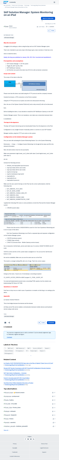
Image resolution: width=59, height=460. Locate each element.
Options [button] (42, 21)
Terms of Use (44, 443)
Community (12, 2)
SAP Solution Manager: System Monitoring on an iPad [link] (16, 7)
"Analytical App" (33, 350)
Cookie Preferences (15, 456)
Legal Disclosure (44, 448)
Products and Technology (17, 5)
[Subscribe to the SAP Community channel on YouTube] (30, 439)
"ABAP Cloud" (10, 348)
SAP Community (7, 5)
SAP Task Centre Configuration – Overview (15, 373)
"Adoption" (47, 348)
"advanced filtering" (8, 350)
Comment (9, 337)
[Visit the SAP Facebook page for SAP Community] (25, 439)
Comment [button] (51, 322)
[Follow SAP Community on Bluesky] (28, 439)
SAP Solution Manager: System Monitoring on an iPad (28, 13)
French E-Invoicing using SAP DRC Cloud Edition (17, 378)
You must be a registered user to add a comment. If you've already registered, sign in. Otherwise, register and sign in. (29, 333)
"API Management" (8, 353)
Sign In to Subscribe (48, 18)
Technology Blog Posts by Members (38, 5)
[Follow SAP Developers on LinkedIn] (33, 439)
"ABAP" (28, 348)
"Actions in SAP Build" (37, 348)
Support (44, 452)
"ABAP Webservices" (20, 348)
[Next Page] (31, 355)
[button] (49, 30)
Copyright (14, 448)
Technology (26, 5)
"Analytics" (42, 350)
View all (6, 430)
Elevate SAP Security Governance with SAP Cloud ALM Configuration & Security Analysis (27, 368)
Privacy (15, 443)
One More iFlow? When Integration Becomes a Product (18, 383)
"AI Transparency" (19, 350)
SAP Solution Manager (9, 37)
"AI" (26, 350)
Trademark (14, 452)
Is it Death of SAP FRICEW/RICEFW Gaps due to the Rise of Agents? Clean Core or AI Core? (28, 363)
